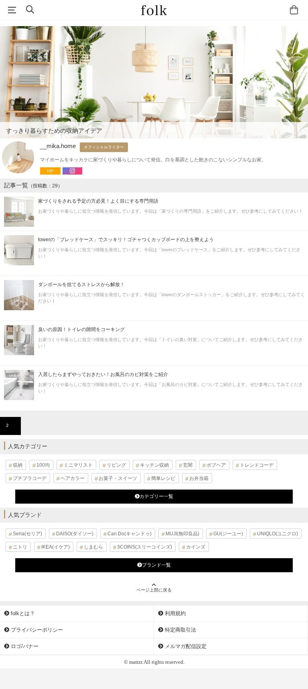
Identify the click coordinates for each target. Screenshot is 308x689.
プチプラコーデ (30, 478)
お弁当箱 (199, 478)
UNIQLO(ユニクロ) (277, 534)
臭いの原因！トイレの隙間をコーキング (81, 329)
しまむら (93, 547)
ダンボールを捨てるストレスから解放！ (81, 284)
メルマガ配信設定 (185, 646)
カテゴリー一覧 (156, 496)
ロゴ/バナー (23, 646)
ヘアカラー (73, 478)
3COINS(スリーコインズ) (144, 547)
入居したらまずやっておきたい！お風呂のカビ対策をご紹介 (103, 374)
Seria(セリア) (27, 534)
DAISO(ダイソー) (74, 534)
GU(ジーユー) (228, 534)
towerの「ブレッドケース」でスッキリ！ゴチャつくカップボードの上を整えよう (126, 239)
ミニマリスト (78, 465)
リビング (116, 465)
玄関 (187, 465)
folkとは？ (22, 613)
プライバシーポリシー (36, 630)
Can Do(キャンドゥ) (129, 534)
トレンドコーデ (257, 465)
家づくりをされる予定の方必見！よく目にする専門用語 (98, 201)
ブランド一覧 (156, 565)
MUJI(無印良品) (182, 534)
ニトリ (20, 547)
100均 (43, 465)
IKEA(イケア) (55, 547)
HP (50, 171)
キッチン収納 (154, 465)
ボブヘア (216, 465)
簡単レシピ (163, 478)
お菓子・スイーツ (118, 478)
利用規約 (174, 613)
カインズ (195, 547)
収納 (17, 465)
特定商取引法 (179, 630)
